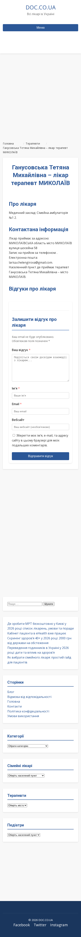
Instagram (59, 924)
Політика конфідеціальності (28, 711)
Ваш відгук (21, 350)
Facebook (21, 924)
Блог (10, 692)
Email (17, 404)
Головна (13, 701)
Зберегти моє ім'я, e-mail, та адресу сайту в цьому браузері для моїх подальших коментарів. (40, 440)
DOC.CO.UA (41, 7)
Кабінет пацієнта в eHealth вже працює (36, 633)
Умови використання (23, 716)
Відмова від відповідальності (29, 697)
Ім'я (16, 388)
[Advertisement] (40, 95)
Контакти (14, 706)
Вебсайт (18, 420)
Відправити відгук (40, 456)
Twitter (40, 924)
